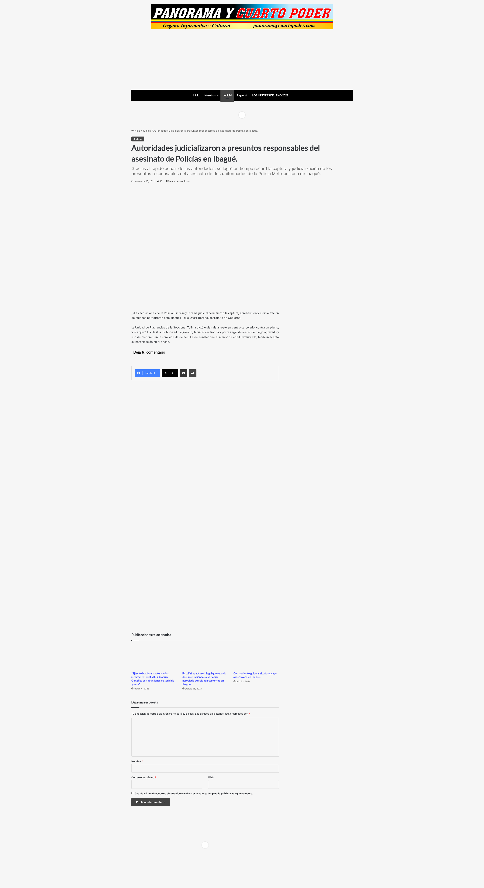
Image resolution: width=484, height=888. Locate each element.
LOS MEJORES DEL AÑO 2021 (270, 95)
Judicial (227, 95)
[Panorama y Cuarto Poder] (242, 16)
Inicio (196, 95)
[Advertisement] (242, 59)
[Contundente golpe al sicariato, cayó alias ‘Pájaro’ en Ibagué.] (256, 657)
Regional (242, 95)
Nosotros (210, 95)
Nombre (137, 761)
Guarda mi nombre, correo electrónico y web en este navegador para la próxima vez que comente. (194, 793)
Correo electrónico (143, 777)
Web (210, 777)
